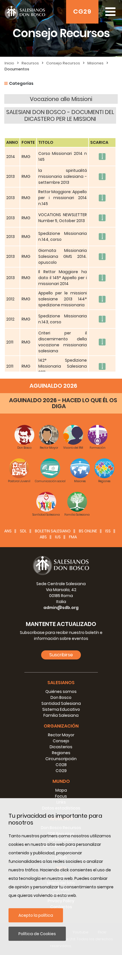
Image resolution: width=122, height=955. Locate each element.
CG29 (82, 11)
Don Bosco (61, 697)
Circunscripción (61, 759)
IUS (58, 537)
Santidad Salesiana (61, 703)
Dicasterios (61, 747)
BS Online (88, 531)
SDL (23, 531)
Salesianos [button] (61, 682)
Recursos (30, 63)
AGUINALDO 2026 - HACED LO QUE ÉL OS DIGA (63, 403)
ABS (43, 537)
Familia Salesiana (61, 715)
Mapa (61, 790)
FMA (73, 537)
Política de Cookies (37, 934)
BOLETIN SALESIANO (53, 531)
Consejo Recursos (63, 63)
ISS (108, 531)
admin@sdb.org (61, 607)
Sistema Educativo (61, 709)
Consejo (61, 741)
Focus (61, 796)
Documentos (17, 69)
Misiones (95, 63)
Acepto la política (35, 915)
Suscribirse (61, 655)
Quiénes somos (61, 691)
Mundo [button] (61, 781)
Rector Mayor (61, 735)
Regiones (61, 753)
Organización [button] (61, 726)
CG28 (61, 765)
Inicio (9, 63)
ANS (8, 531)
